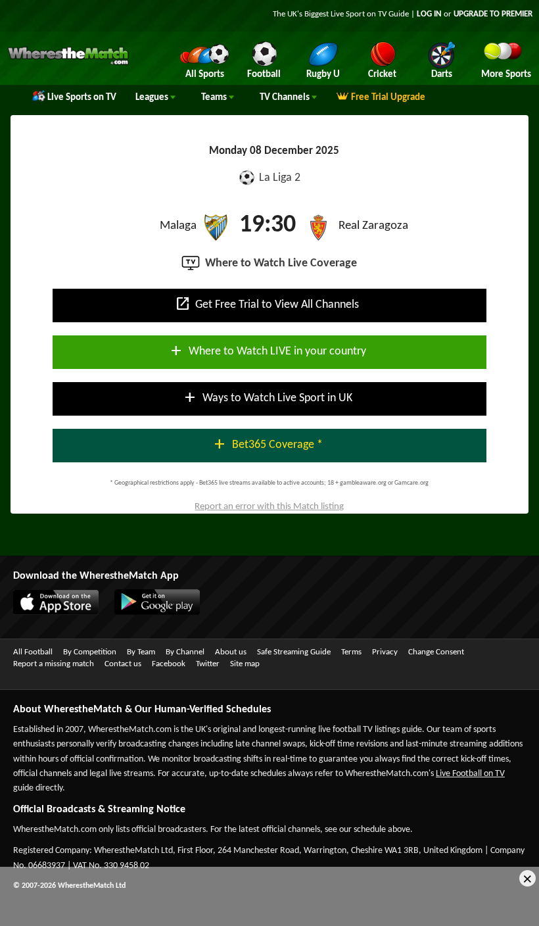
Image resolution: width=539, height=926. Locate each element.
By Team (141, 652)
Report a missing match (53, 664)
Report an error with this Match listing (269, 507)
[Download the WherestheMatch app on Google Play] (150, 612)
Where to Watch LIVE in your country (267, 350)
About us (230, 652)
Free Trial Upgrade (388, 98)
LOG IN (429, 14)
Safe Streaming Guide (294, 652)
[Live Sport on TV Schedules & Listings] (68, 63)
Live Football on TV (470, 774)
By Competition (89, 652)
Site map (245, 664)
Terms (351, 652)
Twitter (208, 664)
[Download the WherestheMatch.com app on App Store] (49, 612)
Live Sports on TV (81, 98)
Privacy (385, 652)
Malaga (178, 226)
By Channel (185, 652)
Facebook (168, 664)
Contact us (123, 664)
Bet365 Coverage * (267, 444)
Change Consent (436, 652)
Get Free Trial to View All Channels (267, 304)
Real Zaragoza (373, 226)
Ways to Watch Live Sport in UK (267, 397)
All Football (33, 652)
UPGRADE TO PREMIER (493, 14)
